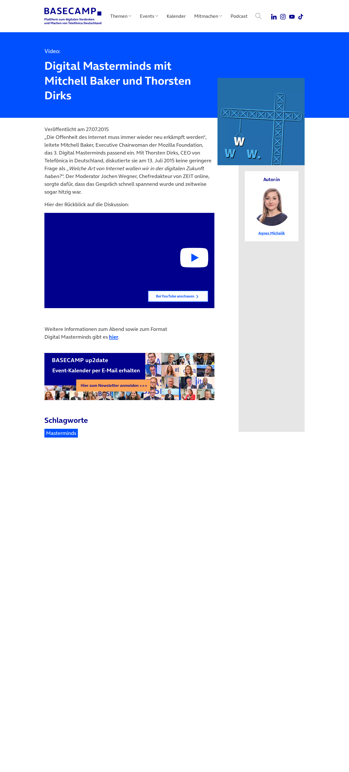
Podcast (239, 16)
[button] (129, 260)
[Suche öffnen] (258, 16)
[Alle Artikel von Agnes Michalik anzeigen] (271, 206)
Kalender (176, 16)
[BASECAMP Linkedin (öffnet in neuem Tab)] (274, 16)
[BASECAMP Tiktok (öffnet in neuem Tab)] (301, 16)
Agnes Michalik (271, 233)
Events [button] (147, 16)
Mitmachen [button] (206, 16)
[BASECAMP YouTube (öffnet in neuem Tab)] (292, 16)
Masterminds (61, 433)
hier (113, 336)
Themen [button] (118, 16)
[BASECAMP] (72, 16)
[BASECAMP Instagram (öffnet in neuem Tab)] (283, 16)
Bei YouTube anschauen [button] (175, 296)
